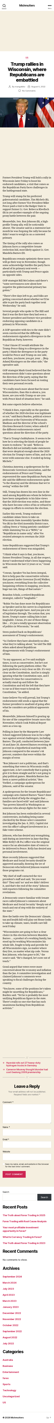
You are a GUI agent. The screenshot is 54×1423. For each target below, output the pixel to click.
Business (8, 1366)
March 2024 (9, 1282)
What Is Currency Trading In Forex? (22, 1237)
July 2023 (8, 1288)
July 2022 (8, 1343)
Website (6, 1152)
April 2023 (9, 1294)
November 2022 (12, 1319)
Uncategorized (11, 1396)
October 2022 (10, 1325)
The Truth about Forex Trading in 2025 (24, 1215)
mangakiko (20, 86)
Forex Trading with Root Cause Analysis (25, 1221)
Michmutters (27, 5)
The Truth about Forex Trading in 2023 (24, 1243)
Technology (9, 1390)
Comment (8, 1102)
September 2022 (12, 1331)
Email (6, 1139)
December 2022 (12, 1313)
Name (6, 1127)
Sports (6, 1384)
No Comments (28, 91)
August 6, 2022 (38, 86)
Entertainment (11, 1372)
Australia (8, 1360)
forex (6, 1378)
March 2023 (9, 1301)
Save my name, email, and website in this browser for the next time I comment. (27, 1165)
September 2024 (12, 1276)
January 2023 (11, 1307)
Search (6, 1192)
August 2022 (10, 1337)
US (27, 57)
